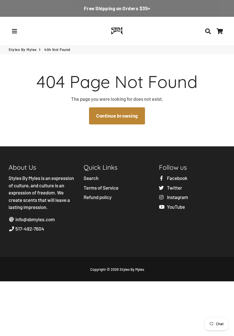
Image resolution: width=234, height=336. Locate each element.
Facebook (176, 178)
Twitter (174, 187)
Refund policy (98, 197)
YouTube (175, 207)
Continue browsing (117, 115)
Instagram (177, 197)
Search (91, 178)
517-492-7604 (29, 228)
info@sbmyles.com (35, 219)
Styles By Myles (23, 49)
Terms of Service (101, 187)
